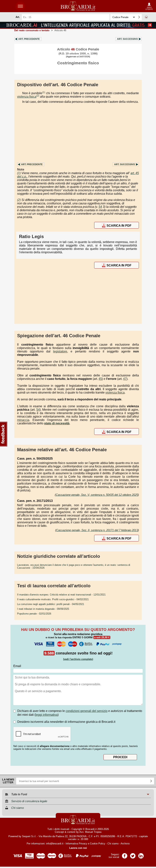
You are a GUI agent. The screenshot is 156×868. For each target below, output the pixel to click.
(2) (37, 95)
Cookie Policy (97, 843)
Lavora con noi (78, 847)
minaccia (23, 420)
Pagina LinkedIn (141, 854)
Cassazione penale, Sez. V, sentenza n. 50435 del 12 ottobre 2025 (97, 494)
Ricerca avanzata (146, 17)
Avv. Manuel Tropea (90, 832)
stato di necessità (56, 423)
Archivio (125, 843)
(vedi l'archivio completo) (78, 659)
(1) (43, 92)
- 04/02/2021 (53, 599)
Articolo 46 (60, 30)
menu (20, 6)
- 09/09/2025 (43, 608)
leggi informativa (46, 714)
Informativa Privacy (76, 843)
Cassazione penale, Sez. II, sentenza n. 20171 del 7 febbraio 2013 (97, 530)
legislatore (60, 351)
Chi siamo (113, 843)
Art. (29, 39)
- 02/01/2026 (34, 613)
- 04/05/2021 (50, 604)
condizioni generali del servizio (86, 711)
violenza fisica (26, 96)
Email (17, 666)
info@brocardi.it (54, 843)
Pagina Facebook (124, 854)
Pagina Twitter (132, 854)
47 (125, 378)
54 (100, 206)
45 (100, 378)
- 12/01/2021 (61, 594)
